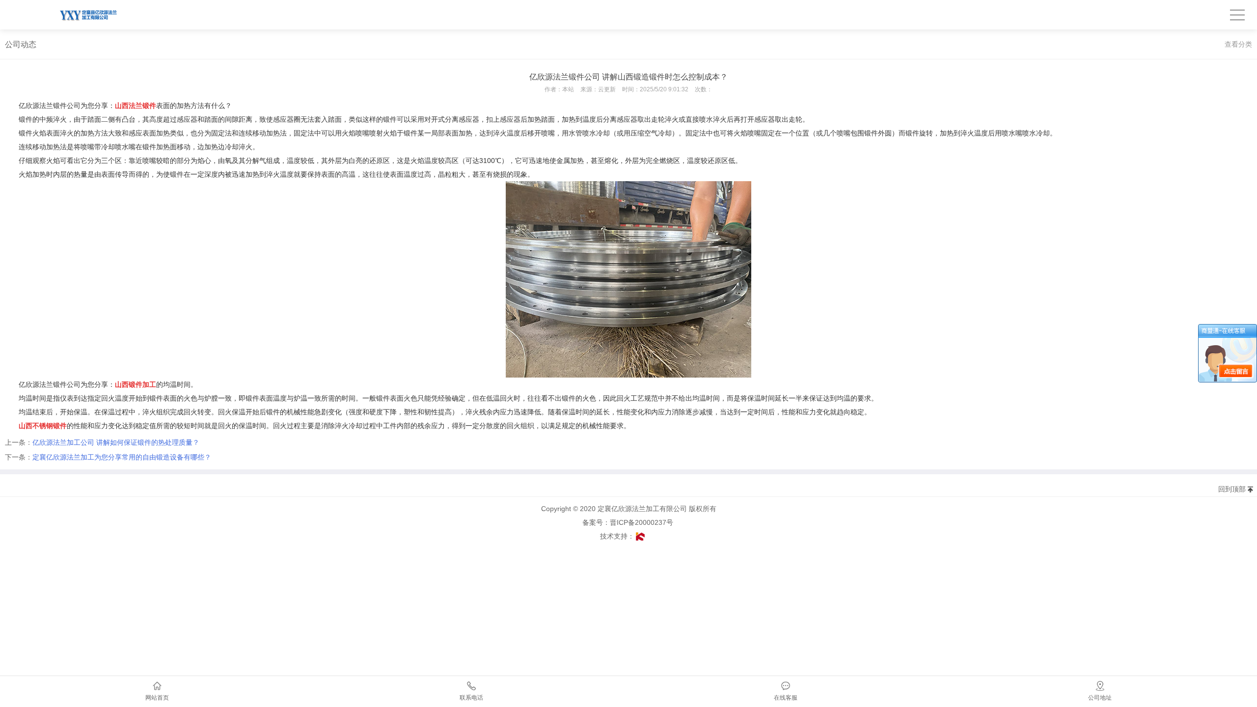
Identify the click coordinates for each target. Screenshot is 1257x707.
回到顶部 (1232, 489)
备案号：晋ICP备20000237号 (630, 522)
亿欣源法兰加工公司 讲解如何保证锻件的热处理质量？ (115, 442)
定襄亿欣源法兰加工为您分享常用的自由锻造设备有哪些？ (121, 457)
